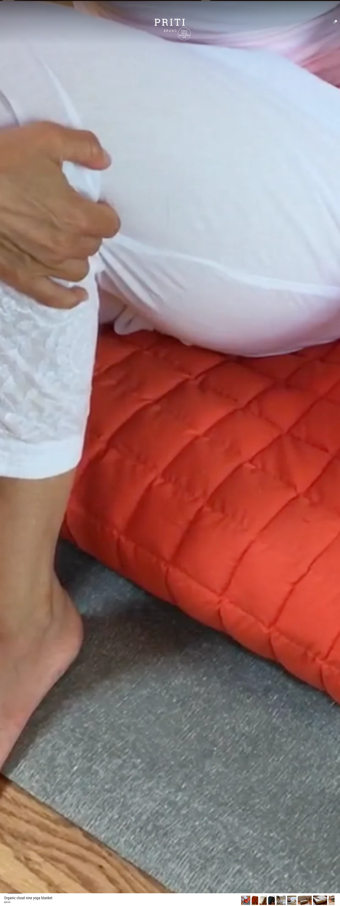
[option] (245, 900)
